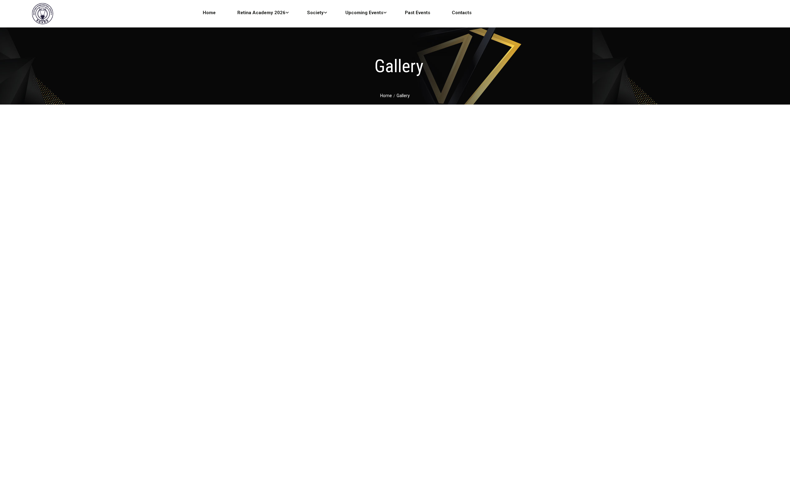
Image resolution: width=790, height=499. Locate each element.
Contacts (462, 12)
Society (315, 12)
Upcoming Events (364, 12)
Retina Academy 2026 (261, 12)
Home (209, 12)
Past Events (417, 12)
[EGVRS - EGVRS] (42, 14)
